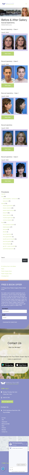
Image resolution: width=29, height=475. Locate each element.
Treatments (4, 421)
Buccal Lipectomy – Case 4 (9, 29)
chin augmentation (7, 236)
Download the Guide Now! (10, 322)
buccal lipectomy (7, 234)
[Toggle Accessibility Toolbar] (3, 468)
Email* (3, 315)
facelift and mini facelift (8, 239)
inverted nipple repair (8, 217)
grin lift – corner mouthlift (9, 246)
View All (3, 194)
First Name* (5, 308)
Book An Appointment (7, 401)
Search (3, 257)
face (2, 222)
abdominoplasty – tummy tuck (10, 198)
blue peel (5, 229)
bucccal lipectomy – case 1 (10, 93)
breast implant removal (8, 210)
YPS (3, 419)
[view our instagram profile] (5, 388)
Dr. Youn (4, 418)
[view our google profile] (6, 388)
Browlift (5, 231)
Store (3, 425)
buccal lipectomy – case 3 (9, 157)
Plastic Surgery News (6, 271)
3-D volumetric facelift (8, 224)
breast (2, 203)
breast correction (7, 208)
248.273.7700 (6, 397)
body (2, 196)
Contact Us (4, 431)
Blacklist (4, 429)
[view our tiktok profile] (8, 388)
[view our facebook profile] (1, 388)
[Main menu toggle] (26, 3)
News (2, 268)
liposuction (5, 201)
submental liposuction (8, 248)
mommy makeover (7, 220)
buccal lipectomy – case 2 (9, 61)
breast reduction (7, 215)
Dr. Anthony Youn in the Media (8, 266)
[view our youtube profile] (3, 388)
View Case (8, 53)
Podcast (4, 427)
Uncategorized (4, 276)
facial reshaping (7, 244)
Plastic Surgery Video (6, 273)
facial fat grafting (7, 241)
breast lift (5, 212)
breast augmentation (8, 205)
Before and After (6, 423)
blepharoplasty (6, 227)
